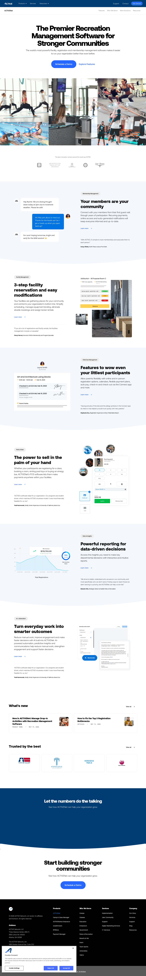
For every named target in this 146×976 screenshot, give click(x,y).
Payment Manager (59, 934)
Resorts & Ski (84, 938)
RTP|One (56, 930)
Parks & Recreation (86, 934)
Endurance (83, 926)
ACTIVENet (56, 913)
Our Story (132, 913)
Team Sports (84, 947)
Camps (82, 913)
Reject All (51, 968)
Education (83, 921)
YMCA (82, 955)
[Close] (73, 948)
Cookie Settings (14, 968)
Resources (133, 930)
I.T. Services (106, 930)
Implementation (107, 913)
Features (102, 10)
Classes (82, 917)
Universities (83, 951)
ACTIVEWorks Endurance (61, 921)
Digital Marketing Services (111, 926)
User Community (107, 917)
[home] (8, 3)
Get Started (137, 3)
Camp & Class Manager (61, 917)
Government (84, 930)
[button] (22, 3)
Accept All (66, 968)
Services (33, 3)
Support (116, 4)
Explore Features (87, 64)
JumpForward (57, 926)
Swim (81, 942)
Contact (125, 4)
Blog (130, 926)
